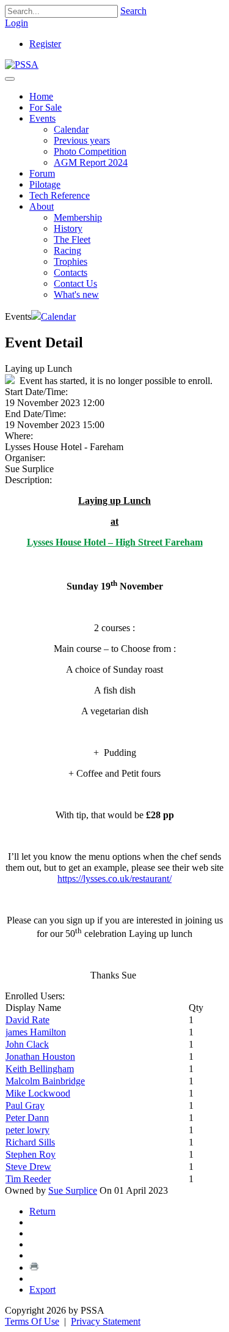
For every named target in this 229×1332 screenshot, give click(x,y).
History (68, 228)
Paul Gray (25, 1105)
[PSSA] (21, 64)
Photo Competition (90, 151)
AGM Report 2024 (91, 162)
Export (42, 1289)
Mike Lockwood (37, 1093)
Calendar (71, 129)
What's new (76, 294)
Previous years (82, 140)
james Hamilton (35, 1032)
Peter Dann (27, 1117)
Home (41, 96)
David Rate (27, 1020)
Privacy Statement (105, 1321)
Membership (78, 217)
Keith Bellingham (39, 1069)
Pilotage (44, 184)
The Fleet (72, 239)
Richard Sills (30, 1142)
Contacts (70, 272)
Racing (67, 250)
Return (42, 1211)
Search (133, 11)
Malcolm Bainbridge (45, 1081)
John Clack (27, 1044)
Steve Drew (28, 1166)
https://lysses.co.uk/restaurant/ (114, 878)
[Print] (34, 1267)
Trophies (70, 261)
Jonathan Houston (40, 1056)
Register (45, 44)
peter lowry (27, 1130)
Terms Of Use (32, 1321)
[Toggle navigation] (10, 79)
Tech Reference (59, 195)
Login (16, 23)
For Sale (45, 107)
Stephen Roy (30, 1154)
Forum (42, 173)
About (41, 206)
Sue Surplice (72, 1190)
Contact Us (75, 283)
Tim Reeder (28, 1179)
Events (42, 118)
